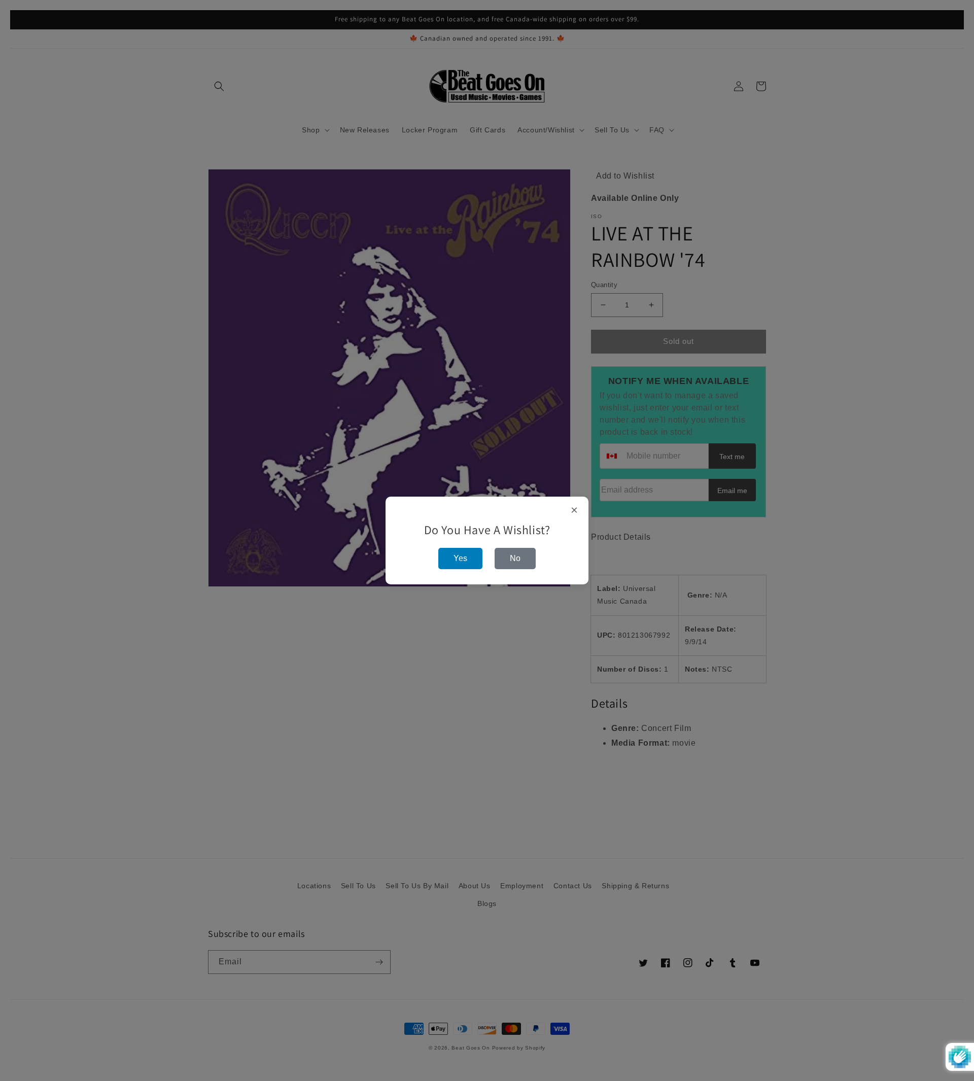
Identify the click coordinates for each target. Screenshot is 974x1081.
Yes (460, 558)
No (515, 558)
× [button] (574, 510)
